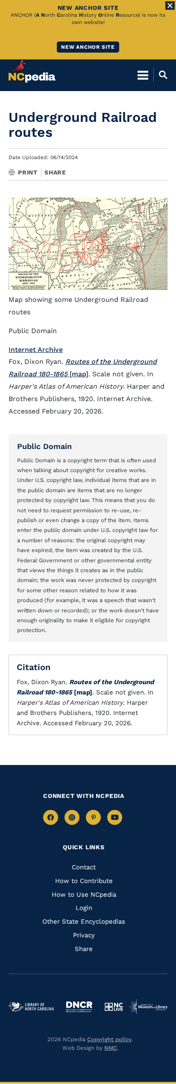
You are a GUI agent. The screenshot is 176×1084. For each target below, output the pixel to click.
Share (55, 172)
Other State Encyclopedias (83, 921)
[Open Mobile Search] (160, 75)
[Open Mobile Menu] (143, 75)
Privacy (84, 935)
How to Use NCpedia (84, 894)
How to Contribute (84, 881)
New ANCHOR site (88, 47)
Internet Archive (36, 350)
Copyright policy (109, 1039)
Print (28, 172)
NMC (110, 1048)
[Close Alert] (170, 5)
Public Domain (44, 446)
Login (84, 908)
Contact (84, 867)
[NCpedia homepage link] (32, 71)
